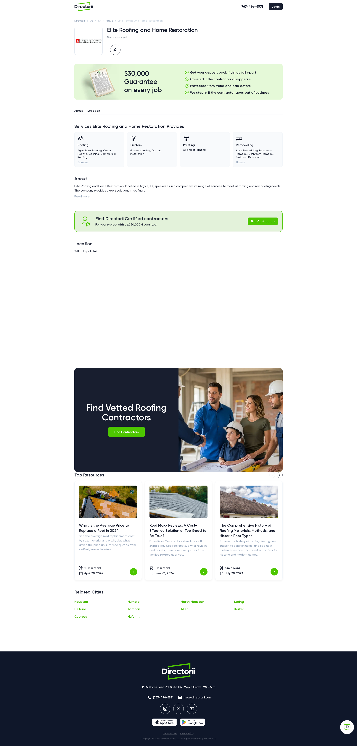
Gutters (136, 145)
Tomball (134, 609)
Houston (81, 602)
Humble (134, 602)
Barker (239, 609)
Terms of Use (170, 733)
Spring (239, 602)
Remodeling (244, 145)
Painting (189, 145)
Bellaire (80, 609)
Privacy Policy (187, 733)
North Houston (192, 602)
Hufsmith (134, 616)
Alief (184, 609)
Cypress (80, 616)
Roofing (83, 145)
